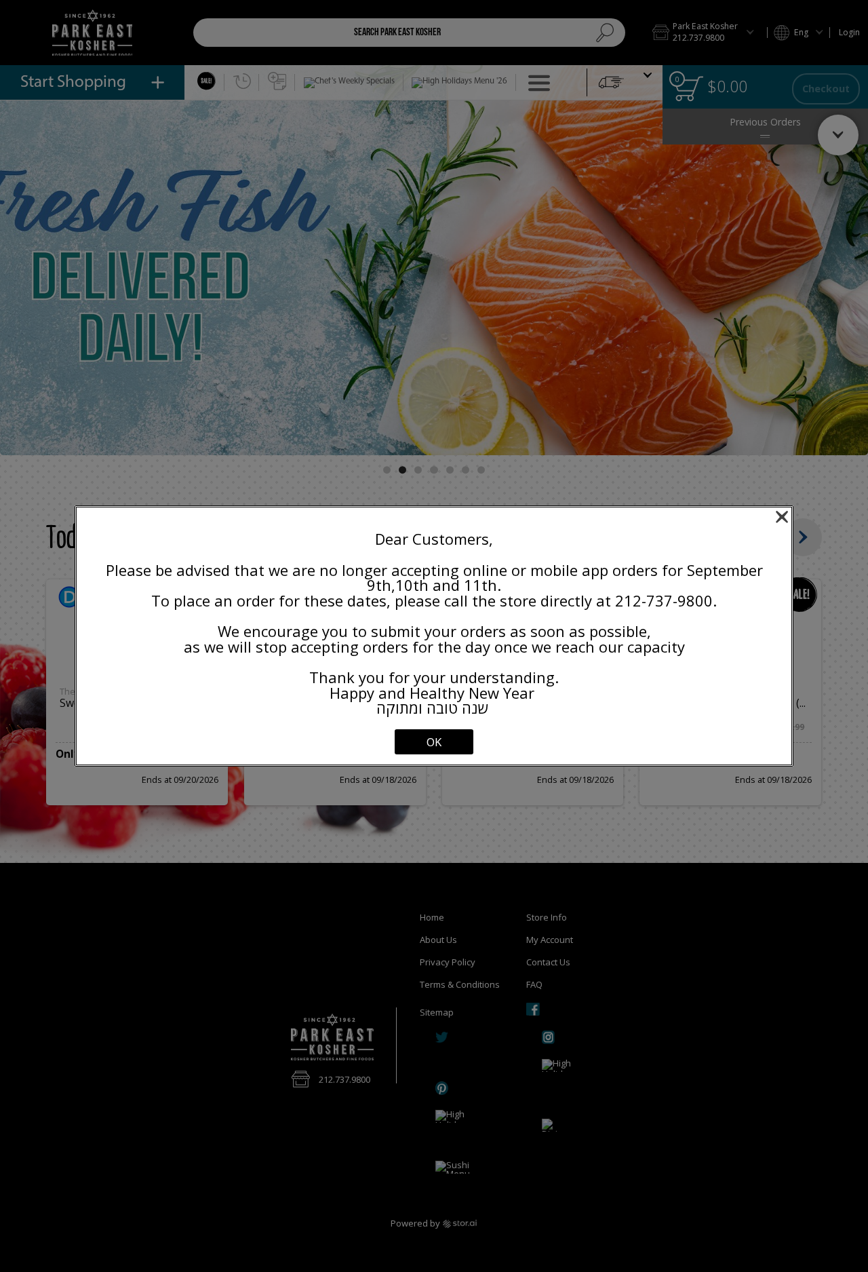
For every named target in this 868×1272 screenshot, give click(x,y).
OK (434, 742)
